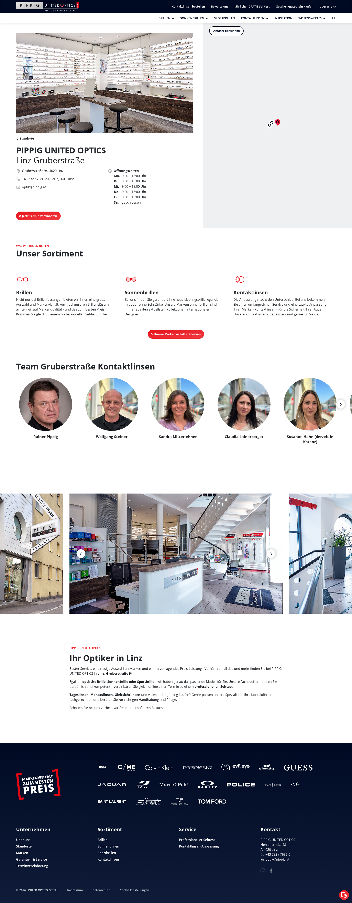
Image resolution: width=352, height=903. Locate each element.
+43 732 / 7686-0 (277, 854)
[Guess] (298, 767)
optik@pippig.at (34, 187)
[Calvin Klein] (159, 767)
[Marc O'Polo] (174, 784)
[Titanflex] (179, 801)
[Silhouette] (148, 801)
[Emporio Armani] (197, 767)
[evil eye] (235, 767)
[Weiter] (340, 404)
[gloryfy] (266, 767)
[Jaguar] (112, 784)
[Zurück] (80, 553)
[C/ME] (126, 767)
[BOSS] (103, 767)
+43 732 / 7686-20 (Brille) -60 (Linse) (49, 179)
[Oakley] (207, 784)
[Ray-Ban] (295, 784)
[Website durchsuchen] (332, 18)
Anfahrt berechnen (226, 31)
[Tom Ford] (212, 801)
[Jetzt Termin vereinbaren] (344, 895)
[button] (269, 125)
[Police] (241, 784)
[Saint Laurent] (112, 801)
